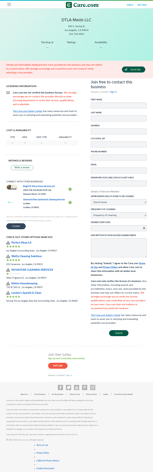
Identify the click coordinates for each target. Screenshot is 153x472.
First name (96, 100)
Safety (105, 394)
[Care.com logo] (78, 5)
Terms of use (42, 445)
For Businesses (57, 394)
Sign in (113, 92)
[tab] (119, 191)
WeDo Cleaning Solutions (26, 256)
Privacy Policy (110, 267)
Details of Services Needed (105, 191)
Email (94, 165)
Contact (16, 226)
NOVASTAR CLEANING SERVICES (32, 270)
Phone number (99, 152)
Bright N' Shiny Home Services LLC (39, 186)
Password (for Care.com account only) (112, 178)
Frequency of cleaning (103, 209)
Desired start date (100, 222)
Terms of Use (75, 394)
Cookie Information (45, 469)
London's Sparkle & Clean (26, 293)
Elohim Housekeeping (24, 283)
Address (95, 126)
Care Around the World (123, 394)
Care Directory (40, 394)
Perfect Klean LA (21, 242)
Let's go (57, 365)
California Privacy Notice (47, 461)
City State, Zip (98, 139)
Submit (119, 333)
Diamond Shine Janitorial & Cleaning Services (44, 200)
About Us (24, 394)
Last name (96, 113)
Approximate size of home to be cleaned (112, 196)
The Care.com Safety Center (105, 315)
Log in (130, 5)
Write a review (22, 167)
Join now (142, 5)
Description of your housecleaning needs (113, 235)
